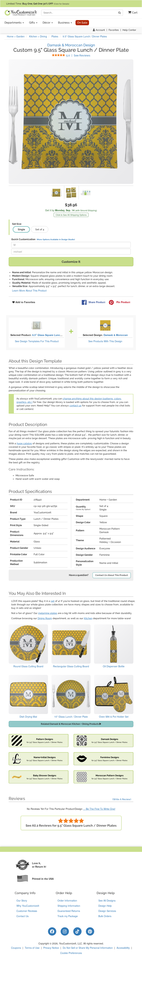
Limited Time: (37, 3)
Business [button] (64, 22)
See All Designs (107, 900)
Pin (123, 302)
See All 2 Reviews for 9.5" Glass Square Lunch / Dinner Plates (71, 825)
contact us (75, 405)
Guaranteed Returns (68, 911)
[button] (131, 13)
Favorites (114, 30)
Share (96, 302)
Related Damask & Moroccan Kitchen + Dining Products (70, 724)
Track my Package (67, 916)
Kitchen (88, 618)
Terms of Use (32, 947)
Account (100, 30)
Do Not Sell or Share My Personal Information (88, 947)
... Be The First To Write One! (99, 809)
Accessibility (123, 947)
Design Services (107, 911)
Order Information (67, 900)
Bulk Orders (104, 916)
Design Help (105, 905)
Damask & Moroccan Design (71, 45)
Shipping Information (68, 905)
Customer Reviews (26, 911)
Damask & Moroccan (116, 335)
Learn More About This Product (29, 290)
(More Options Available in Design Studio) (56, 239)
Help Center (129, 30)
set (52, 601)
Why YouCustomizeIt (27, 905)
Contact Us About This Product (111, 575)
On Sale (82, 22)
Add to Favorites (25, 302)
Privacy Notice (51, 947)
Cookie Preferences (71, 953)
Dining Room (45, 618)
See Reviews (78, 55)
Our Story (21, 900)
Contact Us (22, 916)
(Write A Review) (121, 799)
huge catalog (24, 443)
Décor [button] (47, 22)
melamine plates (47, 613)
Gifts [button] (32, 22)
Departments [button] (13, 22)
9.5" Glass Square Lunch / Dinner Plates (55, 335)
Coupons (16, 947)
